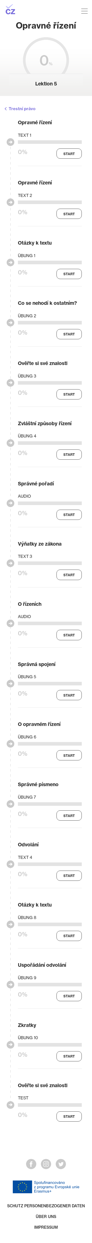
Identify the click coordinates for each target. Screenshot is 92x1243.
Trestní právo (22, 108)
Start (69, 154)
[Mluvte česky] (30, 10)
